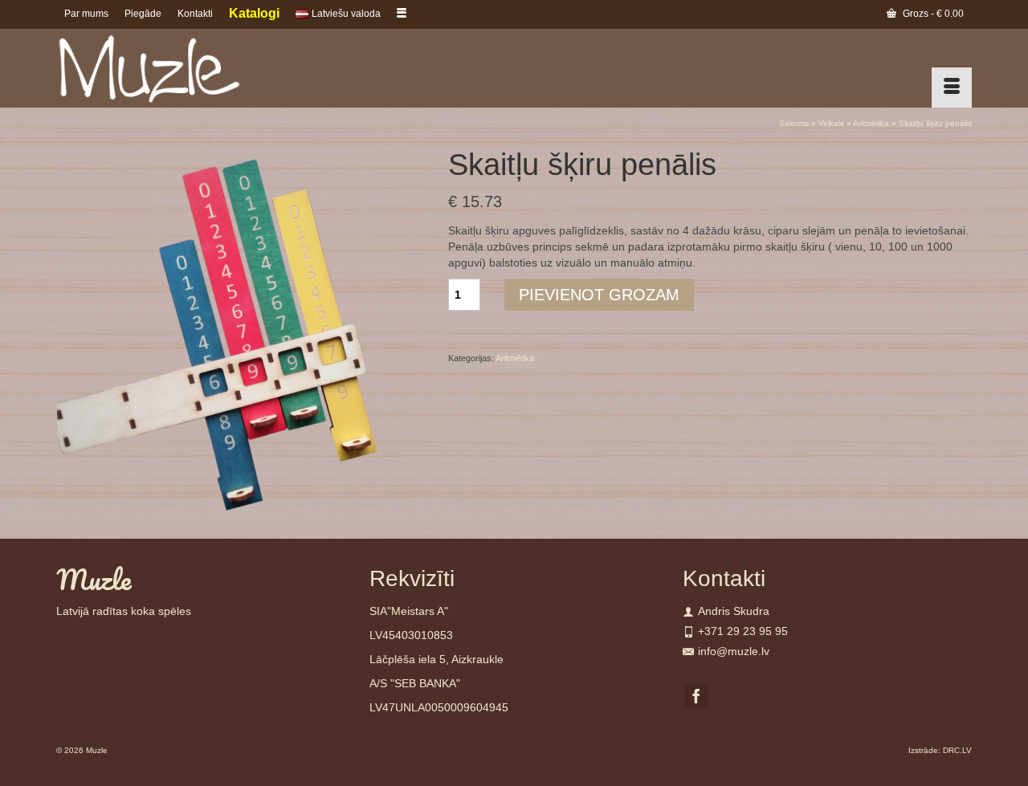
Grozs (932, 13)
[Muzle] (200, 68)
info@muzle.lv (733, 651)
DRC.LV (957, 750)
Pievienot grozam (599, 294)
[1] (240, 330)
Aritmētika (515, 358)
